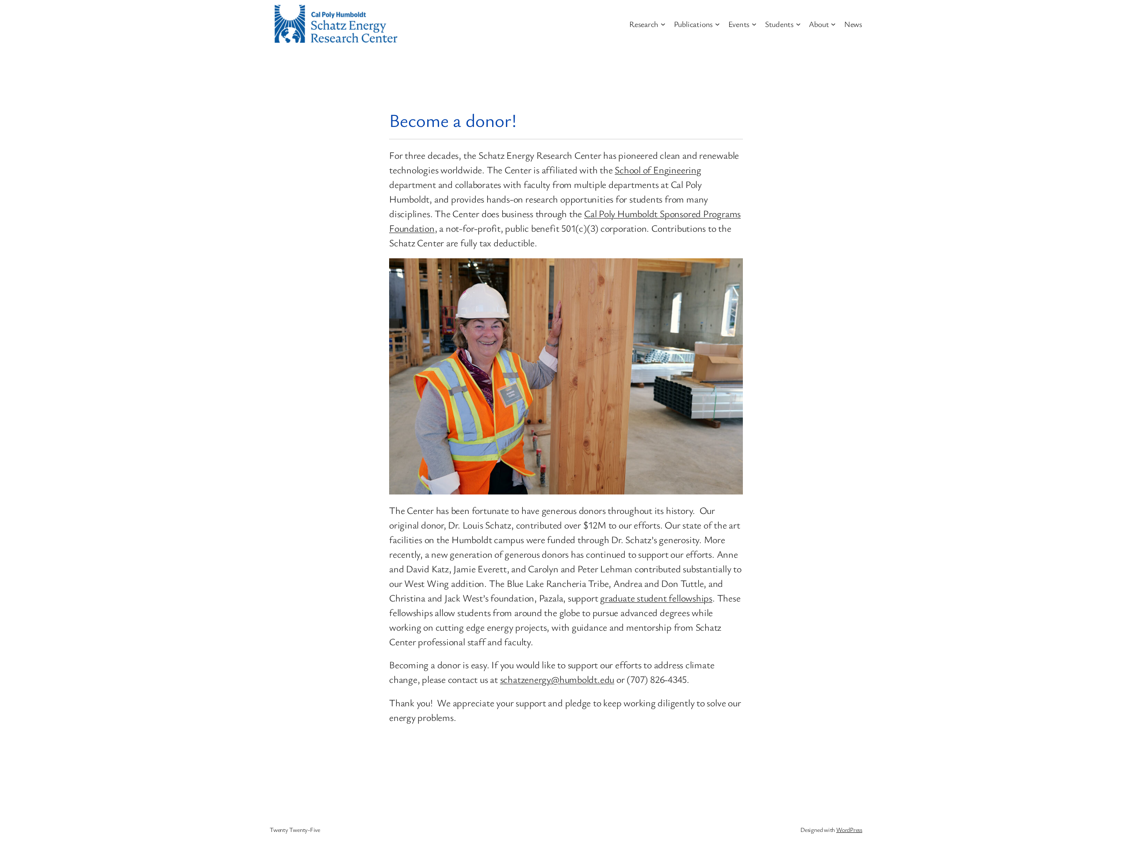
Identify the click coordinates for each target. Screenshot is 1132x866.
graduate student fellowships (656, 597)
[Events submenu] (754, 24)
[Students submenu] (798, 24)
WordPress (849, 829)
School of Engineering (658, 169)
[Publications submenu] (717, 24)
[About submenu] (833, 24)
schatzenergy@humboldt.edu (557, 679)
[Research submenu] (663, 24)
